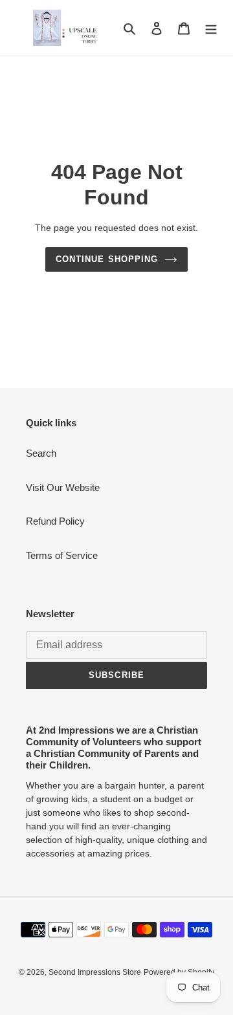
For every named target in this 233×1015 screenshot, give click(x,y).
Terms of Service (62, 555)
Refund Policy (55, 521)
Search (41, 453)
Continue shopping (107, 259)
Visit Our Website (63, 487)
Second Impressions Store (95, 972)
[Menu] (211, 28)
